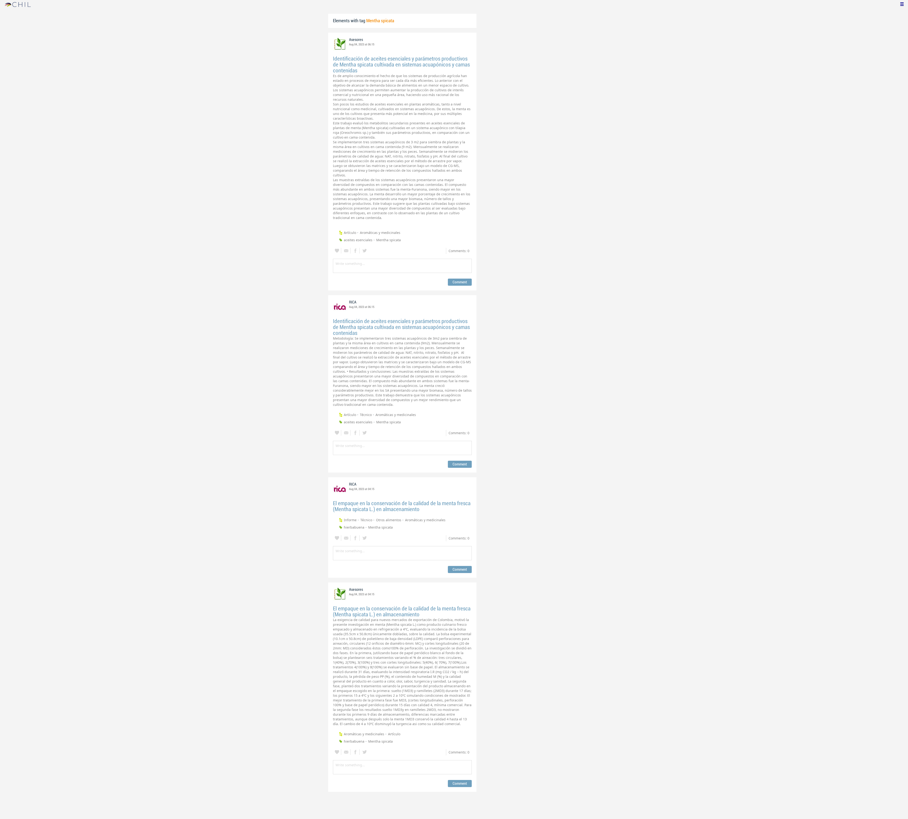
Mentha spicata (388, 240)
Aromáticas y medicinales (380, 232)
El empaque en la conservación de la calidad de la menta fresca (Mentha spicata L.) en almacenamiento (402, 506)
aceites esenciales (358, 240)
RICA (352, 302)
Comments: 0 (459, 251)
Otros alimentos (388, 520)
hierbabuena (354, 527)
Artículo (350, 232)
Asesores (356, 40)
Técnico (366, 414)
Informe (350, 520)
